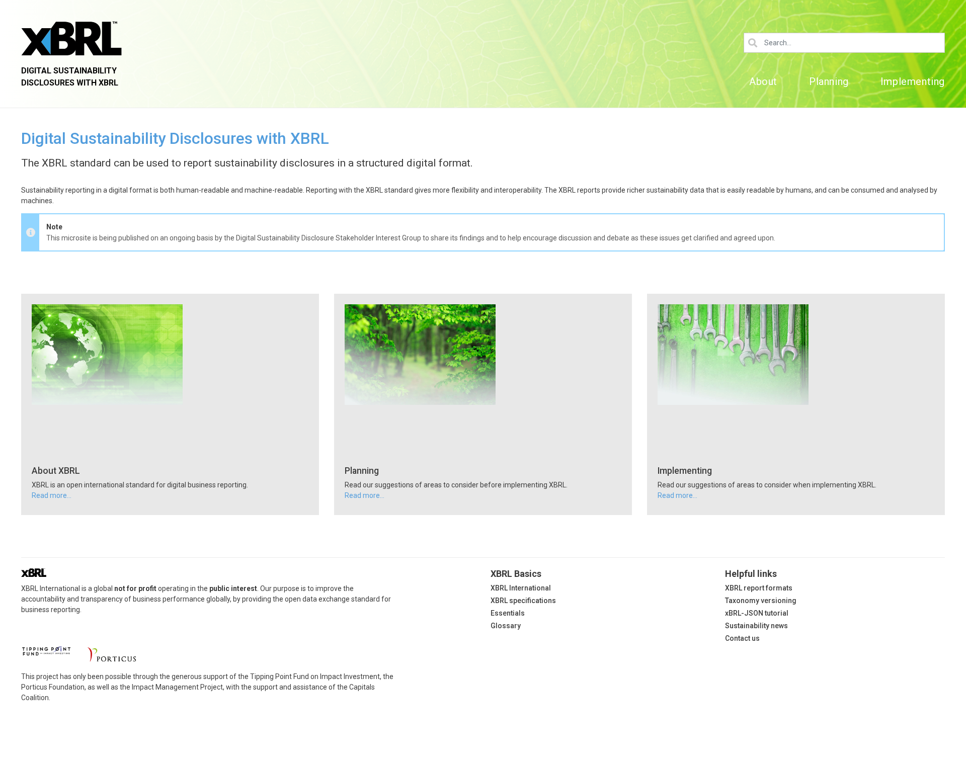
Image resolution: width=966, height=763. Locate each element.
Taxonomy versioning (760, 601)
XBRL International (521, 588)
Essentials (508, 613)
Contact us (742, 638)
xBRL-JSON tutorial (756, 613)
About (763, 81)
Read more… (51, 495)
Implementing (912, 81)
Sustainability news (756, 626)
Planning (829, 81)
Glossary (506, 626)
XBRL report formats (758, 588)
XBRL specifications (523, 601)
